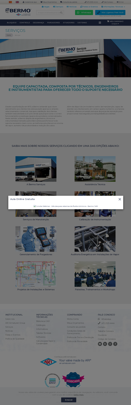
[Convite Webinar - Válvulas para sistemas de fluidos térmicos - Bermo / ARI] (66, 206)
